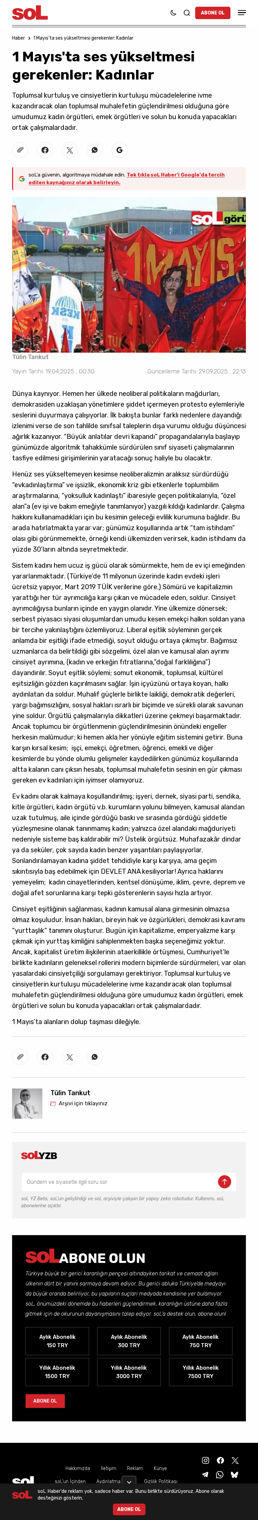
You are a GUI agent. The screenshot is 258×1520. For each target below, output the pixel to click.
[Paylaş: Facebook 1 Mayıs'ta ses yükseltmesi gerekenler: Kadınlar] (45, 150)
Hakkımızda (78, 1468)
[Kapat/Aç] (129, 1480)
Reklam (135, 1468)
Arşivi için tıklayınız (83, 1103)
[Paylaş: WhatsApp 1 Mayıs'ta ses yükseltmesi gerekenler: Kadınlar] (95, 150)
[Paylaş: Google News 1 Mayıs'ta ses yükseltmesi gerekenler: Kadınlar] (120, 150)
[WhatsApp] (219, 1474)
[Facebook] (219, 1460)
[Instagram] (205, 1460)
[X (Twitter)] (234, 1460)
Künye (160, 1468)
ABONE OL (213, 13)
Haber (18, 38)
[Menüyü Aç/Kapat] (241, 12)
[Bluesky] (234, 1474)
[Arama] (187, 12)
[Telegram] (204, 1474)
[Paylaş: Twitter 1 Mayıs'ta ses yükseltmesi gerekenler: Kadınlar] (70, 150)
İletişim (108, 1468)
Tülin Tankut (30, 357)
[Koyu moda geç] (173, 12)
